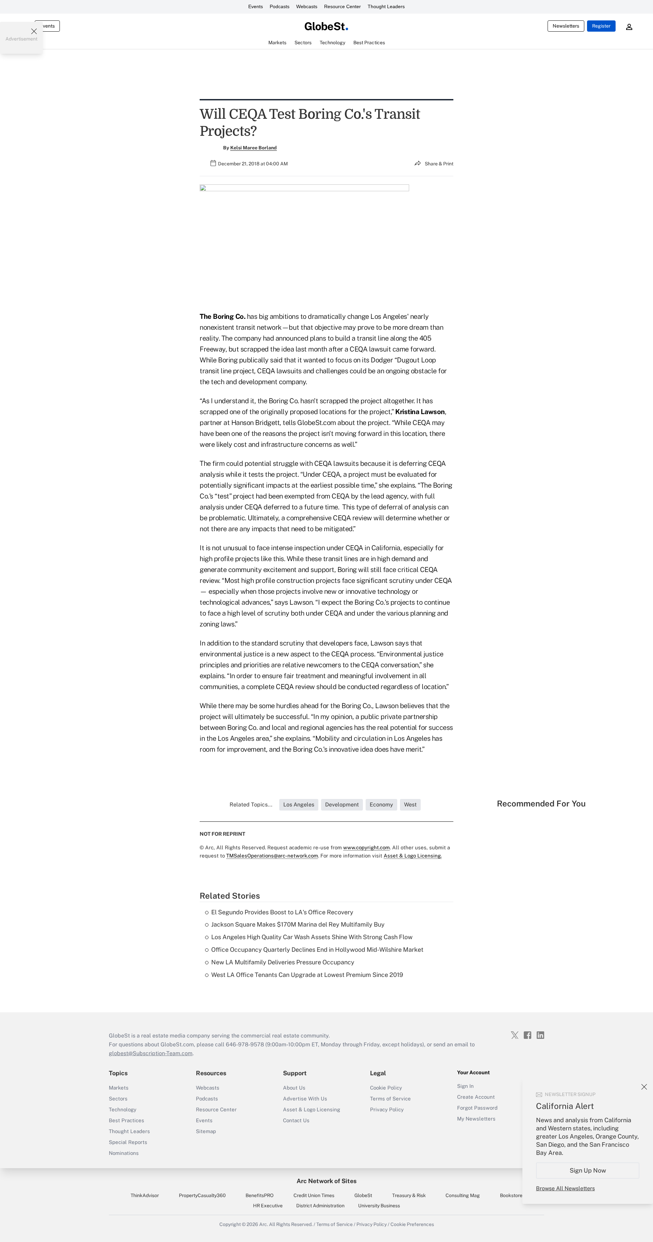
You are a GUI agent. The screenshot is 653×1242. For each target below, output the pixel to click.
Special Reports (128, 1142)
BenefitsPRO (259, 1195)
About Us (294, 1088)
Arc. (263, 1224)
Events (255, 6)
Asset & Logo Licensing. (413, 856)
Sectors (118, 1098)
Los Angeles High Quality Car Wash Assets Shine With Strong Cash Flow (312, 937)
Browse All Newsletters (565, 1188)
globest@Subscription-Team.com (150, 1053)
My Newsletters (476, 1119)
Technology (122, 1109)
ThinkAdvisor (145, 1195)
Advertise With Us (305, 1098)
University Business (379, 1205)
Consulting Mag (463, 1195)
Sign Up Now (588, 1170)
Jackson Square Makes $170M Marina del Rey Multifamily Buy (298, 924)
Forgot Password (477, 1108)
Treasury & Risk (409, 1195)
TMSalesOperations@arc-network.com (272, 856)
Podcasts (279, 6)
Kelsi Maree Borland (253, 147)
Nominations (124, 1153)
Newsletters (566, 26)
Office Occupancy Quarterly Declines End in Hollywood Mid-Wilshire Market (317, 949)
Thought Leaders (386, 6)
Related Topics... (251, 804)
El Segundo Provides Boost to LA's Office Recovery (282, 912)
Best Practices (126, 1120)
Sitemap (206, 1131)
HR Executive (268, 1205)
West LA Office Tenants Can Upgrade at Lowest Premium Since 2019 (307, 974)
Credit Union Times (314, 1195)
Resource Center (342, 6)
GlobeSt (363, 1195)
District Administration (320, 1205)
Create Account (476, 1097)
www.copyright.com (366, 847)
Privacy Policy (387, 1109)
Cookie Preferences (412, 1224)
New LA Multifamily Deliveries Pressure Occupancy (282, 962)
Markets (119, 1088)
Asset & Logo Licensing (311, 1109)
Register (601, 26)
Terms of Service (390, 1098)
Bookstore (511, 1195)
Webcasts (306, 6)
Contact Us (296, 1120)
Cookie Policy (386, 1088)
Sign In (465, 1086)
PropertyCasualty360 (202, 1195)
